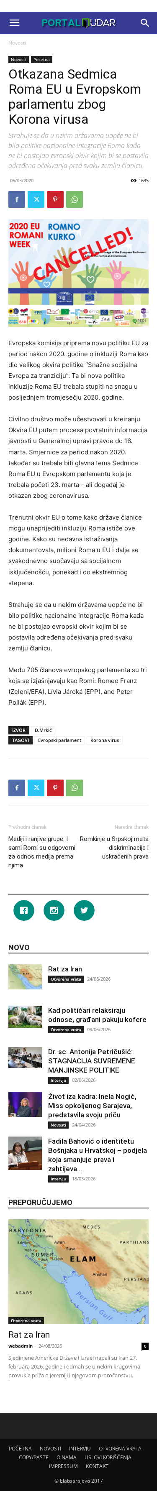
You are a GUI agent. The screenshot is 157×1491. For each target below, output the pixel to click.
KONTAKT (97, 1466)
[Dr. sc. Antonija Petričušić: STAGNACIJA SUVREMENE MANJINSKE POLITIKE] (25, 1057)
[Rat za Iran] (25, 976)
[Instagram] (56, 910)
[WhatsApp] (74, 199)
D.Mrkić (43, 730)
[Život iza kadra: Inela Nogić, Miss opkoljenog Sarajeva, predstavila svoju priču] (25, 1104)
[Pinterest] (55, 199)
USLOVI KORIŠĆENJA (108, 1457)
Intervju (58, 1080)
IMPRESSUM (63, 1466)
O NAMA (67, 1457)
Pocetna (41, 59)
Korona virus (104, 740)
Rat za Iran (65, 969)
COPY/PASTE (34, 1457)
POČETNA (20, 1448)
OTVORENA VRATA (120, 1448)
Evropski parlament (59, 740)
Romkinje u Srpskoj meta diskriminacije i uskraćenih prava (114, 847)
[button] (14, 23)
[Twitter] (36, 199)
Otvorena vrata (66, 979)
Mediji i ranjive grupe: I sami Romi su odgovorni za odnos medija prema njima (41, 852)
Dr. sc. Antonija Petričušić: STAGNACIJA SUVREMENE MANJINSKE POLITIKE (91, 1061)
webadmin (20, 1346)
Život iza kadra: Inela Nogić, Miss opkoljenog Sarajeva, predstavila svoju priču (92, 1105)
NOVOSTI (50, 1448)
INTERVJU (80, 1448)
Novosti (17, 42)
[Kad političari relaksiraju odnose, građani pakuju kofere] (25, 1017)
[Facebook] (16, 199)
